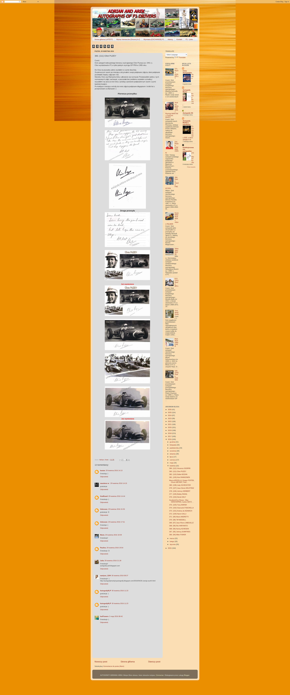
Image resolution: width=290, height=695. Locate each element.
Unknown (104, 509)
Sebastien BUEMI (176, 251)
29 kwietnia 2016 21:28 (113, 560)
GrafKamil (104, 496)
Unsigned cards (177, 312)
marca (172, 538)
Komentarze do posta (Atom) (113, 666)
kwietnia (173, 466)
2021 (170, 424)
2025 (170, 412)
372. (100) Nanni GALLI (177, 514)
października (174, 448)
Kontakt (179, 39)
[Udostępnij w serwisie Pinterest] (129, 460)
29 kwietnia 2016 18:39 (113, 535)
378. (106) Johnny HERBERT (179, 491)
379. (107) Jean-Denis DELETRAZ (181, 488)
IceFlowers (104, 616)
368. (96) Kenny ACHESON (179, 529)
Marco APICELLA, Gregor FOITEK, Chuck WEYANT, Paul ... (181, 481)
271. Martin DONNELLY (177, 73)
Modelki (192, 76)
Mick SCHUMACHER (176, 342)
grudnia (173, 442)
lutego (172, 541)
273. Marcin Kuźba (192, 157)
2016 (170, 439)
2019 (170, 430)
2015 (170, 548)
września (173, 451)
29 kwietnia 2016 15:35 (116, 509)
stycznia (173, 544)
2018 (170, 433)
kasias (102, 470)
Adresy (170, 39)
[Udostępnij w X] (124, 460)
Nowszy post (101, 661)
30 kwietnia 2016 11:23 (120, 591)
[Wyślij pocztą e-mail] (120, 460)
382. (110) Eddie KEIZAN (178, 474)
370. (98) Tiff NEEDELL (177, 520)
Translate (182, 57)
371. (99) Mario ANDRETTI (179, 517)
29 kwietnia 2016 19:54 (115, 548)
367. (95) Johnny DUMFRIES (179, 532)
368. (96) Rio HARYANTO (178, 526)
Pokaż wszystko (191, 167)
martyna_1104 (105, 575)
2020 (170, 427)
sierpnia (173, 454)
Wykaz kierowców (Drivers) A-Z (128, 39)
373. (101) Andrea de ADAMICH (180, 511)
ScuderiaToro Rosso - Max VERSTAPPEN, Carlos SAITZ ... (181, 501)
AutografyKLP (105, 591)
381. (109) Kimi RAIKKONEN (179, 477)
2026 (170, 409)
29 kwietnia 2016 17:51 (116, 522)
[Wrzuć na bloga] (122, 460)
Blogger (186, 675)
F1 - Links (189, 39)
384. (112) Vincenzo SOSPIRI (179, 468)
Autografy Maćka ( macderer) (186, 122)
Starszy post (154, 661)
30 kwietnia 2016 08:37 (119, 575)
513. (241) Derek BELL (177, 282)
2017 (170, 436)
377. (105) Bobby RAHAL (178, 494)
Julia (102, 560)
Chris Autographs (187, 72)
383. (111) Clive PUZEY (177, 471)
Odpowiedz (104, 477)
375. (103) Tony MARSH (178, 505)
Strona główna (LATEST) (103, 39)
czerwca (173, 460)
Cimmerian (160, 675)
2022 (170, 421)
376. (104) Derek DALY (177, 497)
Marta (102, 535)
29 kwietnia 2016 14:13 (114, 470)
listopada (173, 445)
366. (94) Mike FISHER (177, 535)
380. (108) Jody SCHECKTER (180, 485)
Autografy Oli (188, 113)
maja (172, 463)
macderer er (105, 483)
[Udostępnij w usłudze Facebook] (127, 460)
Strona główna (128, 661)
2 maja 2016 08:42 (116, 616)
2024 (170, 415)
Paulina (103, 548)
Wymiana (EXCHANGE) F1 (154, 39)
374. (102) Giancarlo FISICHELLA (181, 508)
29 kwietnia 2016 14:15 (118, 483)
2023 (170, 418)
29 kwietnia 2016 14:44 (116, 496)
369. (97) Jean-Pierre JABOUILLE (181, 523)
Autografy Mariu (186, 91)
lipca (171, 457)
